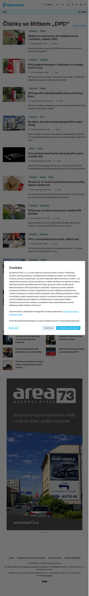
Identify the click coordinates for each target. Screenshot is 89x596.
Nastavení (13, 328)
